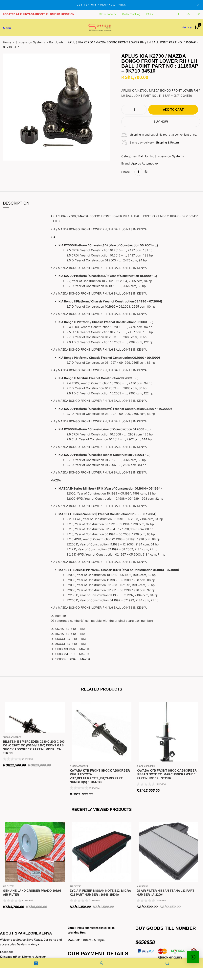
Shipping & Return (167, 142)
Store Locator (107, 14)
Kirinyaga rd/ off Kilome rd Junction (23, 956)
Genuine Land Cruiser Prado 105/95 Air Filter (32, 892)
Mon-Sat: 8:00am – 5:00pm (86, 940)
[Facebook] (138, 172)
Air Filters (8, 886)
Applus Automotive (144, 163)
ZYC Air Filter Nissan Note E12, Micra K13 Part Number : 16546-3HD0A (100, 892)
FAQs (149, 14)
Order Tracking (131, 14)
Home (7, 42)
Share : (126, 172)
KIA (53, 237)
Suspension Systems (30, 42)
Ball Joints (56, 42)
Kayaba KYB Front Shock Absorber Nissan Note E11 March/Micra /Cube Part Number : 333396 (167, 774)
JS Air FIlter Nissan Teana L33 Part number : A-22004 (165, 892)
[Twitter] (146, 172)
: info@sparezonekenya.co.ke (91, 927)
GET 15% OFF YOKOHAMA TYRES (101, 4)
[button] (197, 27)
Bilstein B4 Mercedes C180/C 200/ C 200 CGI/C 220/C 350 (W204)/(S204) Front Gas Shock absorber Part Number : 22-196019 (33, 747)
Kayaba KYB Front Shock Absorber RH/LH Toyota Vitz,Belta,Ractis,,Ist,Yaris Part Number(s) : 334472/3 (100, 776)
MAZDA (56, 480)
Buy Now (160, 121)
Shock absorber (12, 737)
